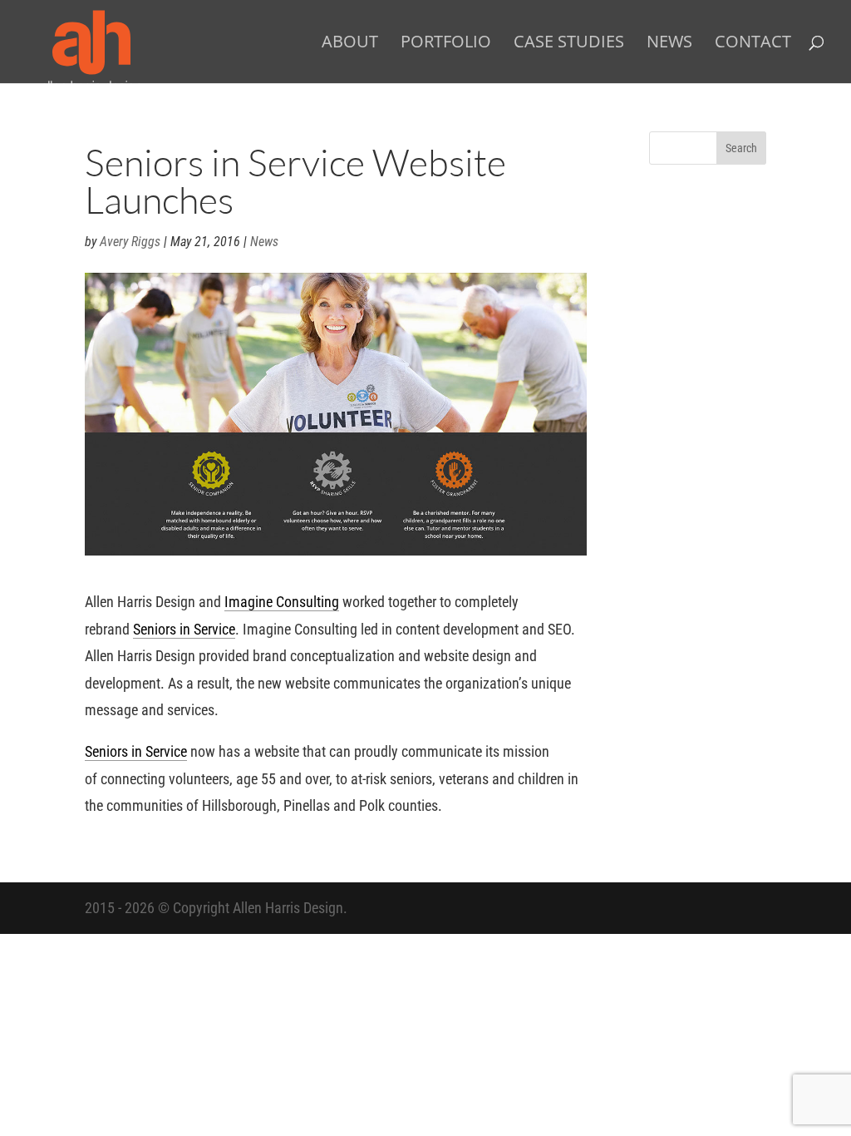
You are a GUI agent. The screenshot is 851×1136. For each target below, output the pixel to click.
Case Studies (569, 44)
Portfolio (446, 44)
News (669, 44)
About (350, 44)
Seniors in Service (184, 629)
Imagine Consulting (281, 601)
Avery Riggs (130, 241)
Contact (753, 44)
